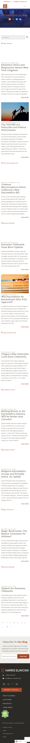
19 (7, 627)
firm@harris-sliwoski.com (20, 1)
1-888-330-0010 (7, 1)
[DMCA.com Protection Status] (5, 714)
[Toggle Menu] (25, 6)
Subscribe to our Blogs (11, 689)
